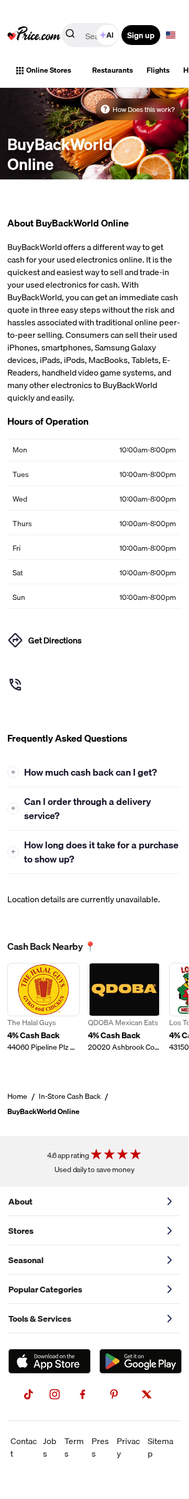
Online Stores (48, 70)
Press (100, 1447)
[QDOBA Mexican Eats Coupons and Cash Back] (124, 1013)
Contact (23, 1447)
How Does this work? (144, 109)
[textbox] (170, 35)
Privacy (128, 1447)
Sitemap (160, 1447)
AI (110, 35)
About (20, 1201)
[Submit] (70, 35)
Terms (74, 1447)
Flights (158, 70)
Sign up (140, 35)
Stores (21, 1230)
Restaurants (112, 70)
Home (17, 1096)
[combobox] (91, 35)
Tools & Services (39, 1318)
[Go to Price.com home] (34, 35)
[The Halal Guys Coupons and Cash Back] (43, 1013)
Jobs (50, 1447)
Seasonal (25, 1260)
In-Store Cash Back (70, 1096)
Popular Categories (45, 1289)
